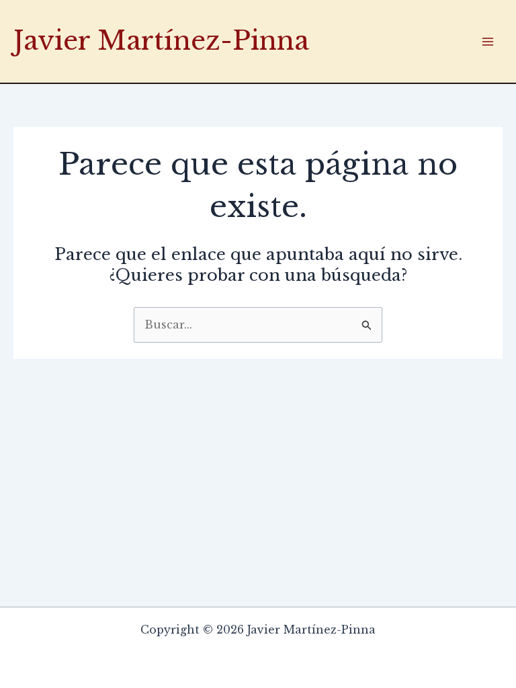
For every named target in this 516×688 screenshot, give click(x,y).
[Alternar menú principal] (488, 41)
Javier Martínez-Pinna (161, 40)
